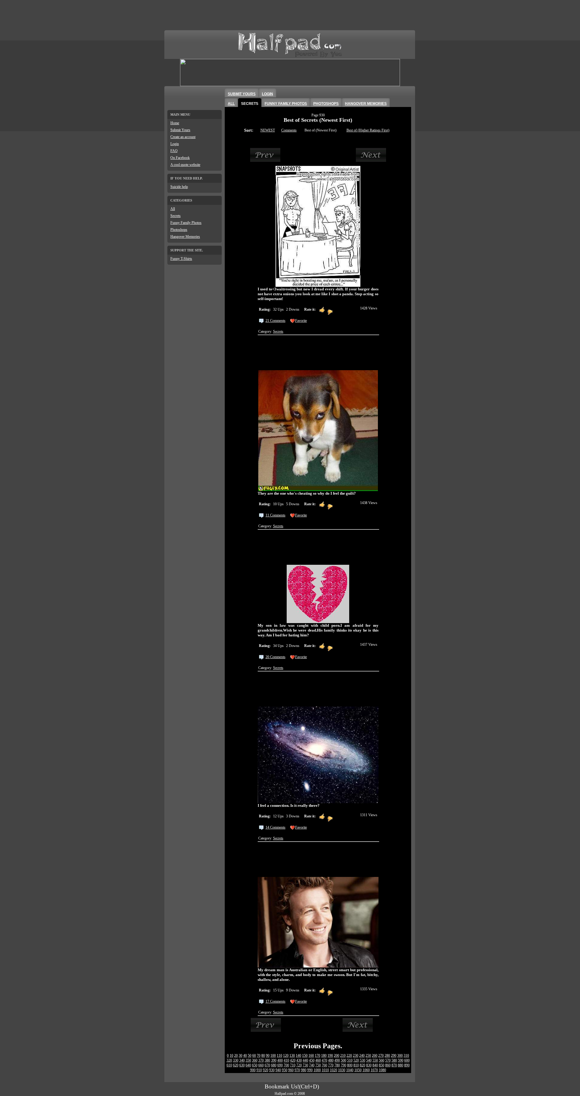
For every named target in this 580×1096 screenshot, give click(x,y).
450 (311, 1060)
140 (298, 1055)
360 (254, 1060)
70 (258, 1055)
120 (285, 1055)
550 (375, 1060)
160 (311, 1055)
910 (259, 1070)
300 (400, 1055)
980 (303, 1070)
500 (343, 1060)
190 (330, 1055)
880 (400, 1065)
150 (305, 1055)
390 (273, 1060)
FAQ (174, 151)
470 (324, 1060)
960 (291, 1070)
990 (310, 1070)
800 (350, 1065)
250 (368, 1055)
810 (356, 1065)
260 (374, 1055)
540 (369, 1060)
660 (261, 1065)
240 (362, 1055)
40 (245, 1055)
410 (286, 1060)
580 (394, 1060)
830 (369, 1065)
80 (263, 1055)
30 (240, 1055)
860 (388, 1065)
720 (299, 1065)
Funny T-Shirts (181, 259)
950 (284, 1070)
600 (407, 1060)
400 (280, 1060)
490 (337, 1060)
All (172, 209)
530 (362, 1060)
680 (273, 1065)
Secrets (175, 216)
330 (235, 1060)
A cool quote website (185, 165)
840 (375, 1065)
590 (400, 1060)
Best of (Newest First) (320, 130)
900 (253, 1070)
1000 (317, 1070)
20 (236, 1055)
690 (280, 1065)
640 (248, 1065)
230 (355, 1055)
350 (248, 1060)
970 (297, 1070)
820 (362, 1065)
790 (343, 1065)
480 (331, 1060)
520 (356, 1060)
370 (261, 1060)
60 (254, 1055)
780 (337, 1065)
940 (278, 1070)
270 (381, 1055)
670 (267, 1065)
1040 (349, 1070)
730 (305, 1065)
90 (267, 1055)
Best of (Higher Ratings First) (367, 130)
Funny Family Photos (185, 223)
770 (331, 1065)
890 (407, 1065)
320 (229, 1060)
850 (381, 1065)
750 (318, 1065)
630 (242, 1065)
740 (311, 1065)
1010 (325, 1070)
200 (336, 1055)
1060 (366, 1070)
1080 (382, 1070)
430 (299, 1060)
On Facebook (180, 158)
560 (381, 1060)
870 (394, 1065)
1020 (333, 1070)
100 (273, 1055)
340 (242, 1060)
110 (279, 1055)
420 (292, 1060)
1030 (341, 1070)
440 (305, 1060)
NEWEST (267, 130)
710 (292, 1065)
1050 (358, 1070)
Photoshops (178, 230)
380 (267, 1060)
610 (229, 1065)
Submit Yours (180, 130)
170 (317, 1055)
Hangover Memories (185, 236)
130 (292, 1055)
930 (272, 1070)
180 (324, 1055)
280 (387, 1055)
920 (265, 1070)
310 (406, 1055)
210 (343, 1055)
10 (231, 1055)
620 (235, 1065)
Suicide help (179, 187)
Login (174, 144)
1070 (374, 1070)
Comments (289, 130)
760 (324, 1065)
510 (350, 1060)
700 (286, 1065)
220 (349, 1055)
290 (393, 1055)
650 (254, 1065)
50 (249, 1055)
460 (318, 1060)
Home (174, 123)
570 (388, 1060)
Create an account (182, 137)
